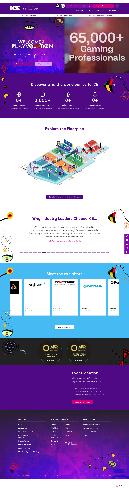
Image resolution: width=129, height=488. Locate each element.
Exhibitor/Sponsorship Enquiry (79, 6)
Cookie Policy (44, 476)
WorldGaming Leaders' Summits (56, 436)
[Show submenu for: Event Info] (118, 11)
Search (117, 6)
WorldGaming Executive (55, 446)
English (121, 486)
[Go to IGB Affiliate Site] (58, 6)
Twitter (126, 236)
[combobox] (121, 486)
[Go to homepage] (15, 8)
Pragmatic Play (44, 308)
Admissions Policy (55, 476)
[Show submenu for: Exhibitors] (106, 11)
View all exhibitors (64, 327)
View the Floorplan (73, 197)
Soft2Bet (70, 308)
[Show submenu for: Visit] (93, 11)
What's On (79, 11)
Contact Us (22, 428)
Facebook (126, 252)
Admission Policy (24, 445)
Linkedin (126, 244)
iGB (66, 428)
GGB (67, 435)
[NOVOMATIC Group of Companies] (23, 293)
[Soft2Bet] (78, 293)
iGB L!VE (53, 432)
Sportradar (98, 308)
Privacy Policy (23, 441)
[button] (21, 252)
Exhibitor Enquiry (55, 197)
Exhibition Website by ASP (104, 476)
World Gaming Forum (25, 432)
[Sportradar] (106, 293)
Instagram (126, 248)
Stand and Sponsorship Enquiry (30, 452)
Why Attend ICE (43, 64)
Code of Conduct (24, 448)
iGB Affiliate (54, 428)
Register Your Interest (103, 6)
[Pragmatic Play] (50, 293)
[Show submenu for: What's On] (85, 11)
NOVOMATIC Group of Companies (18, 309)
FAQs (20, 424)
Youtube (126, 240)
